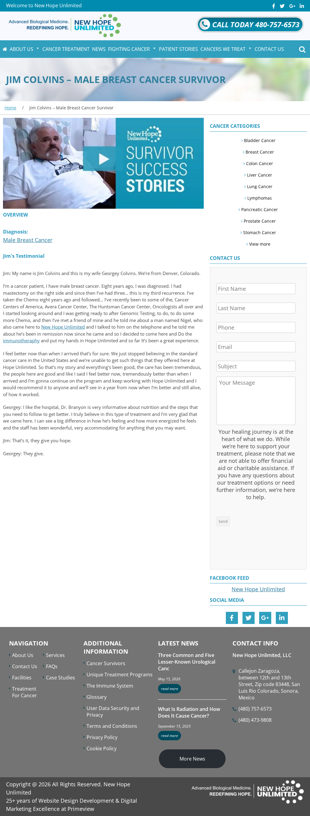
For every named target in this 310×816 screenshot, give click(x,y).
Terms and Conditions (112, 726)
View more (259, 244)
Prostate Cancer (259, 221)
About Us (21, 49)
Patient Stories (178, 49)
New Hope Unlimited (63, 327)
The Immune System (110, 685)
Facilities (21, 677)
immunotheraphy (21, 340)
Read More (169, 688)
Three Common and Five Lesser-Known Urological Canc (186, 662)
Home (10, 108)
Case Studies (60, 677)
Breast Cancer (259, 152)
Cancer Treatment (66, 49)
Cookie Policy (102, 748)
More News (192, 758)
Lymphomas (259, 198)
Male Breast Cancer (27, 240)
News (99, 49)
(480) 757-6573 (255, 708)
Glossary (97, 697)
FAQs (52, 666)
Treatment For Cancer (24, 692)
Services (55, 655)
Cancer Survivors (106, 663)
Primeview (81, 808)
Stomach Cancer (259, 232)
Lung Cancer (259, 186)
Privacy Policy (102, 737)
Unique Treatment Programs (120, 674)
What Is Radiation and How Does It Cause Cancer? (189, 712)
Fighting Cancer (129, 49)
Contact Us (269, 49)
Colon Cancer (259, 163)
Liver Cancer (259, 175)
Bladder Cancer (259, 140)
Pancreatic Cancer (259, 209)
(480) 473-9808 (255, 720)
